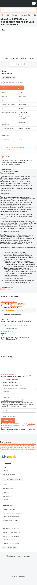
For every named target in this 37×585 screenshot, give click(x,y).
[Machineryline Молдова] (14, 3)
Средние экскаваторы (27, 449)
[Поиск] (34, 10)
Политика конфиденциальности (13, 513)
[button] (34, 3)
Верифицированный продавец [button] (14, 304)
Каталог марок (7, 524)
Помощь (5, 471)
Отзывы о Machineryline (10, 520)
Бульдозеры (30, 447)
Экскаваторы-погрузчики (9, 444)
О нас (4, 467)
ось (20, 100)
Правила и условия (8, 509)
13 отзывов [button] (19, 310)
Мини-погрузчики (24, 445)
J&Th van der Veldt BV (9, 302)
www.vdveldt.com (7, 331)
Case (21, 92)
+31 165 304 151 (25, 325)
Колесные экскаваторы (17, 447)
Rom (4, 484)
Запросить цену (10, 77)
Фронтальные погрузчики (9, 445)
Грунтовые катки (13, 449)
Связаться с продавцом (12, 88)
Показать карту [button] (6, 356)
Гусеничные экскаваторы (27, 444)
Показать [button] (16, 325)
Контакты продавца (9, 474)
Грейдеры (3, 449)
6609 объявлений (16, 306)
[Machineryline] (8, 15)
